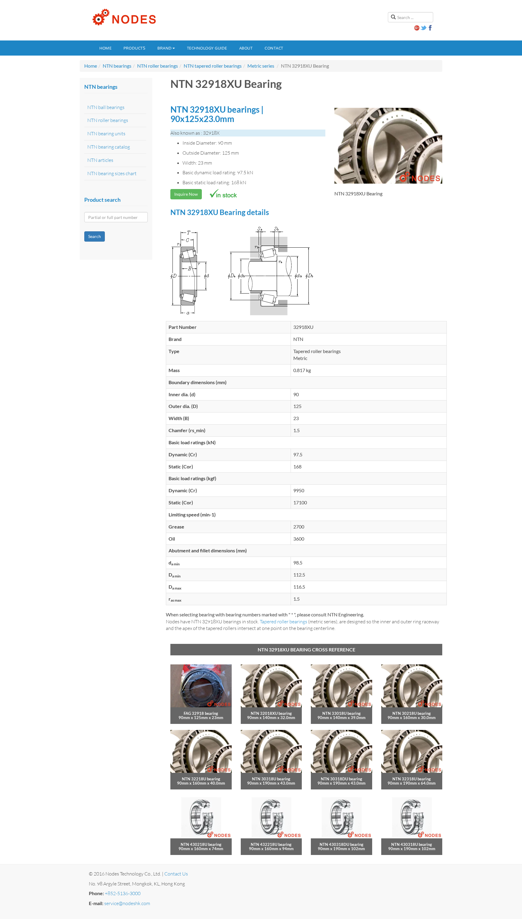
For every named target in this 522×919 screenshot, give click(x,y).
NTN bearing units (106, 133)
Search (94, 236)
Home (105, 48)
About (246, 48)
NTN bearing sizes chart (112, 173)
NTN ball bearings (105, 107)
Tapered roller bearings (283, 622)
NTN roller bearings (157, 66)
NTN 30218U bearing (411, 713)
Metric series (260, 66)
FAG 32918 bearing (201, 713)
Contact (274, 48)
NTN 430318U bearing (411, 844)
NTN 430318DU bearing (341, 844)
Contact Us (176, 874)
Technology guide (207, 48)
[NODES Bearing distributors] (123, 17)
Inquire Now (186, 194)
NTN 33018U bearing (341, 713)
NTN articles (100, 160)
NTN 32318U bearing (411, 778)
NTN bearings (117, 66)
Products (134, 48)
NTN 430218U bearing (201, 844)
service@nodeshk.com (127, 903)
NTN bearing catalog (108, 147)
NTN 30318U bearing (271, 778)
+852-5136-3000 (122, 893)
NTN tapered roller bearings (213, 66)
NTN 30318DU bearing (341, 778)
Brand (164, 48)
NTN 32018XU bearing (271, 713)
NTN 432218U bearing (271, 844)
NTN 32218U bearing (201, 778)
